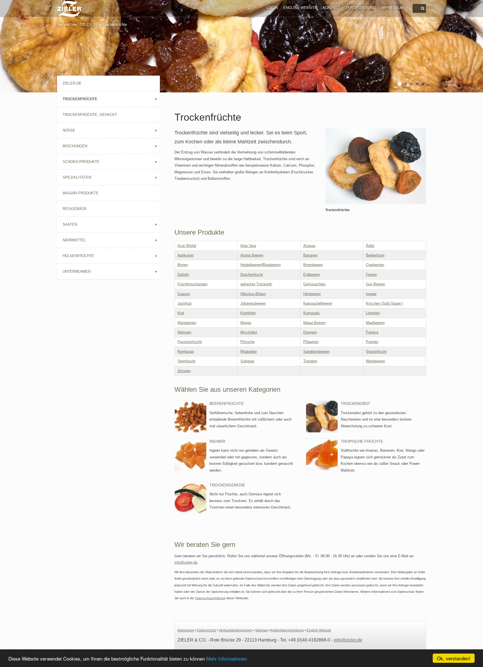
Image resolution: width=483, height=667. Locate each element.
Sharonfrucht (376, 351)
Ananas (309, 246)
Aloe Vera (248, 246)
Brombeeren (313, 265)
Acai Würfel (186, 246)
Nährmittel (74, 240)
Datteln (183, 274)
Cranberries (375, 265)
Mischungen (75, 146)
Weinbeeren (375, 361)
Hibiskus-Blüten (253, 294)
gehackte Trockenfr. (256, 284)
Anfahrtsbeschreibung (287, 630)
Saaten (70, 224)
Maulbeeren (375, 323)
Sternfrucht (186, 361)
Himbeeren (312, 294)
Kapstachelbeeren (317, 303)
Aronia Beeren (251, 255)
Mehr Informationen (226, 658)
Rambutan (185, 351)
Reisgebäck (75, 209)
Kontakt (331, 8)
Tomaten (310, 361)
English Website (300, 8)
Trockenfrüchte (115, 24)
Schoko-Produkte (81, 162)
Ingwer (371, 294)
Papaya (372, 332)
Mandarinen (186, 323)
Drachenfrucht (251, 274)
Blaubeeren (271, 265)
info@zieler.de (185, 562)
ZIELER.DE (88, 24)
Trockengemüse (227, 485)
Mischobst (248, 332)
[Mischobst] (375, 166)
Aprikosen (185, 255)
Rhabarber (248, 351)
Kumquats (311, 313)
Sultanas (247, 361)
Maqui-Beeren (314, 323)
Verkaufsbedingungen (235, 630)
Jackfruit (184, 303)
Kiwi (180, 313)
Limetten (373, 313)
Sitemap (261, 630)
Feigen (371, 274)
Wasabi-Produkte (80, 193)
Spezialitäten (77, 177)
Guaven (183, 294)
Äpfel (370, 246)
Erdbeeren (311, 274)
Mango (245, 323)
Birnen (182, 265)
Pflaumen (311, 342)
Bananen (310, 255)
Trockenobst (355, 403)
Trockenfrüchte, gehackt (90, 115)
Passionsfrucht (189, 342)
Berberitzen (375, 255)
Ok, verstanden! (453, 658)
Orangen (310, 332)
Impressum (392, 8)
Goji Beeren (375, 284)
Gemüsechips (314, 284)
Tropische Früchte (362, 441)
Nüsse (69, 130)
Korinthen (248, 313)
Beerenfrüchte (226, 403)
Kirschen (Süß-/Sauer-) (384, 303)
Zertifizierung (360, 8)
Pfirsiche (247, 342)
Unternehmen (77, 271)
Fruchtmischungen (192, 284)
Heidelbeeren (250, 265)
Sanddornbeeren (316, 351)
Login (272, 8)
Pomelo (372, 342)
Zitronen (184, 371)
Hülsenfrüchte (78, 256)
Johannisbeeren (253, 303)
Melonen (184, 332)
